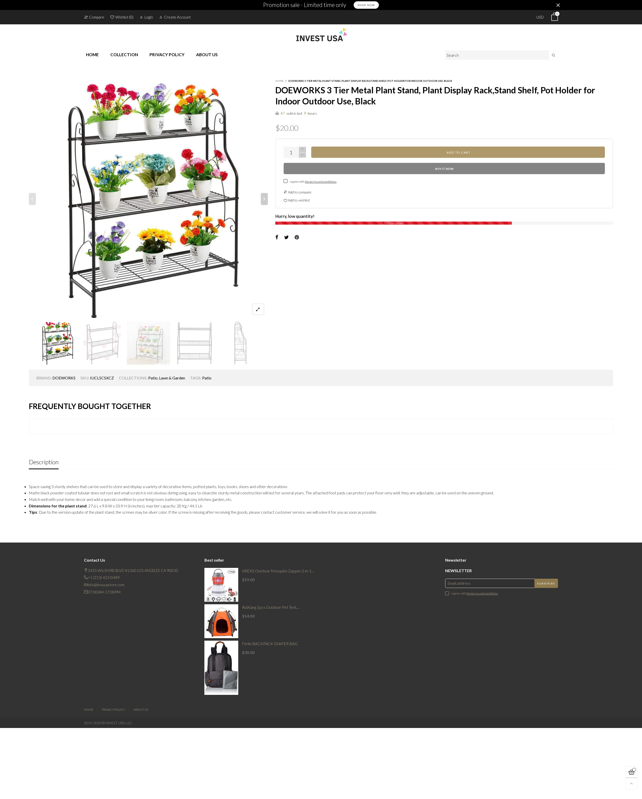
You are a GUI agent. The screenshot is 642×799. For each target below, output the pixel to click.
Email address (459, 583)
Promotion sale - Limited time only (304, 5)
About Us (140, 709)
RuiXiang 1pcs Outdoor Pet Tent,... (270, 607)
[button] (32, 199)
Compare (96, 17)
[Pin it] (297, 237)
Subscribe (546, 583)
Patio (206, 377)
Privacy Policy (113, 709)
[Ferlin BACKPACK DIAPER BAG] (221, 668)
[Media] (258, 309)
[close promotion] (558, 5)
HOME (92, 54)
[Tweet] (286, 237)
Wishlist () (124, 17)
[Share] (276, 237)
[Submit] (553, 55)
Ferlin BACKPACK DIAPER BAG (270, 643)
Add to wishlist (298, 200)
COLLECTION (124, 54)
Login (148, 17)
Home (88, 709)
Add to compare (299, 192)
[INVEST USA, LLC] (321, 34)
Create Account (177, 17)
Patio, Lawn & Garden (166, 377)
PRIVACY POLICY (167, 54)
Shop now (366, 5)
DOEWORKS (63, 377)
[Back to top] (631, 783)
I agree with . (313, 181)
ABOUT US (207, 54)
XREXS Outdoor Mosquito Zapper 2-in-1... (278, 570)
